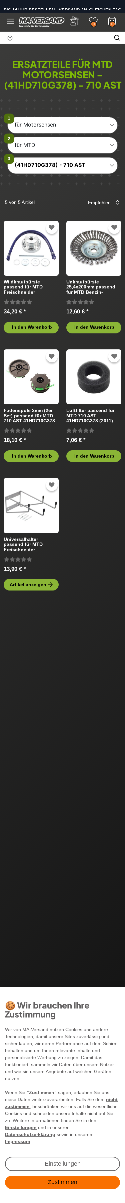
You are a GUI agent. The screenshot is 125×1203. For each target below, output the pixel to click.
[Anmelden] (74, 21)
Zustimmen (62, 1182)
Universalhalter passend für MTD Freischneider (23, 544)
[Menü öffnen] (10, 21)
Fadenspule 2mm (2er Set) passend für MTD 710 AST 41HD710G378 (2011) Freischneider (29, 415)
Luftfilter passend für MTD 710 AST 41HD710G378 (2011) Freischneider (90, 415)
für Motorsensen (35, 124)
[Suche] (117, 38)
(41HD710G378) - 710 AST (50, 165)
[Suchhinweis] (10, 38)
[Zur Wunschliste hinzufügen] (52, 227)
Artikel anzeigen (28, 584)
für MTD (25, 145)
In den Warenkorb (32, 327)
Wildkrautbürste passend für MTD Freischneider (23, 286)
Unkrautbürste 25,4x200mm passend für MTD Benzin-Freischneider (90, 286)
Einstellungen (63, 1163)
